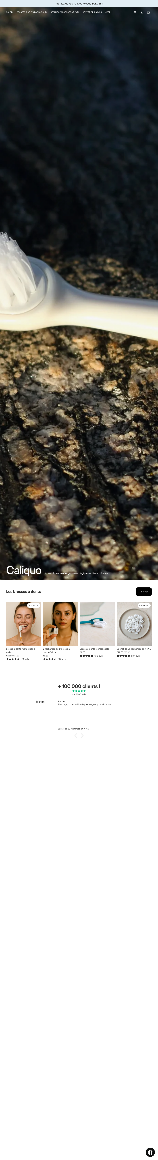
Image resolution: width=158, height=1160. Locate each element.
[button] (77, 735)
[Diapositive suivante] (38, 624)
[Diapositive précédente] (8, 624)
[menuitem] (10, 12)
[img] (79, 691)
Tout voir (143, 591)
